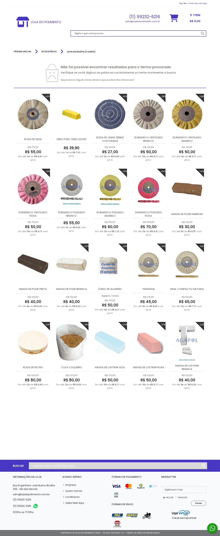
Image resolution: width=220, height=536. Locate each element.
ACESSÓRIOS (49, 51)
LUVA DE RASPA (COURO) (81, 51)
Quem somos (72, 491)
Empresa (69, 485)
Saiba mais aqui (73, 503)
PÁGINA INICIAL (22, 51)
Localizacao (71, 497)
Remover (182, 497)
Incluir (169, 497)
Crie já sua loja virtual (184, 518)
